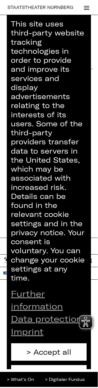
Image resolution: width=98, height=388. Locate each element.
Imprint (27, 331)
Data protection (46, 319)
